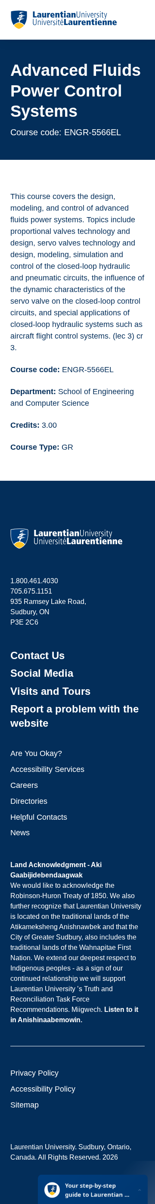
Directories (28, 801)
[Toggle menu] (137, 20)
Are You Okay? (36, 753)
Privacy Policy (34, 1073)
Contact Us (37, 655)
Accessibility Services (47, 769)
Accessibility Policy (42, 1089)
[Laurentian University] (63, 20)
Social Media (41, 673)
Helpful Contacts (38, 817)
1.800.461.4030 (34, 581)
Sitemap (24, 1105)
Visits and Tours (50, 691)
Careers (24, 785)
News (20, 832)
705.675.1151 (31, 591)
